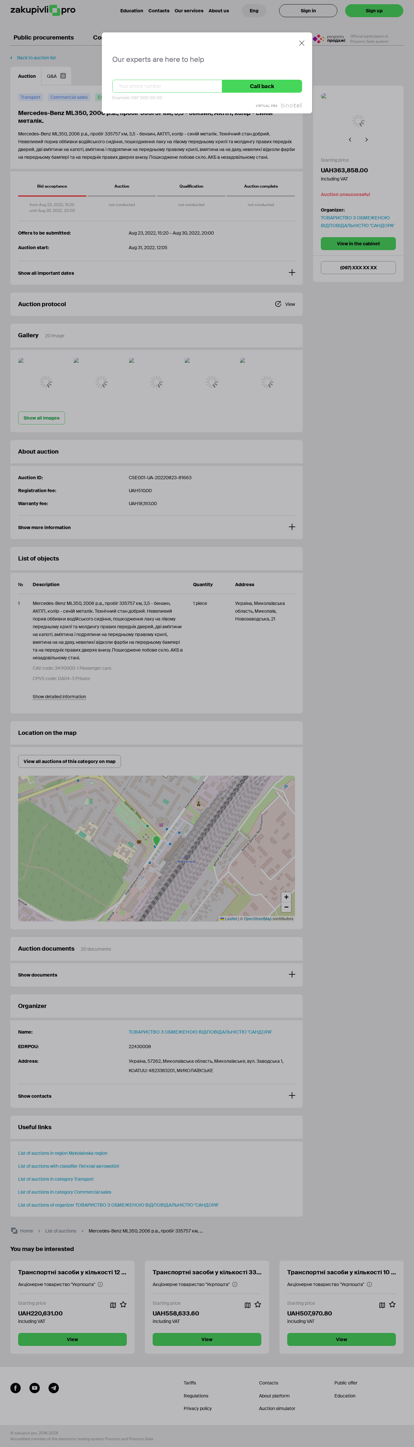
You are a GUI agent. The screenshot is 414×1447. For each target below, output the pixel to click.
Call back (262, 86)
